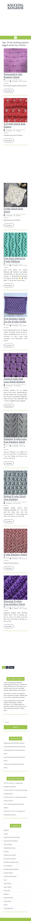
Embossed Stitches (10, 848)
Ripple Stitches (8, 897)
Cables (6, 833)
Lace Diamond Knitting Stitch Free (14, 746)
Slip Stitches (8, 901)
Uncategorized (8, 908)
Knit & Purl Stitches (10, 858)
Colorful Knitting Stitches (12, 837)
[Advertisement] (15, 25)
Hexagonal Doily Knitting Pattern (14, 743)
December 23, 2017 (11, 607)
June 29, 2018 (9, 502)
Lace (5, 880)
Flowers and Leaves (10, 855)
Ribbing (6, 894)
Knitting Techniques (10, 876)
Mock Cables (8, 887)
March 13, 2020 (10, 264)
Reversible (7, 890)
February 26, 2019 (11, 444)
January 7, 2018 (10, 557)
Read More (9, 91)
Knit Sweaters (8, 865)
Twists (6, 904)
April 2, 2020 (9, 214)
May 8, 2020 (9, 129)
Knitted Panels (8, 872)
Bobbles (6, 830)
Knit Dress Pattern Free (11, 862)
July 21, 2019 (9, 384)
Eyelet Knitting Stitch (15, 554)
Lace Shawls (7, 883)
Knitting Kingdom (16, 6)
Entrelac (6, 851)
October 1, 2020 (10, 79)
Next (11, 667)
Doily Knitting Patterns (11, 841)
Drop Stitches (8, 844)
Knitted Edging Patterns (11, 869)
